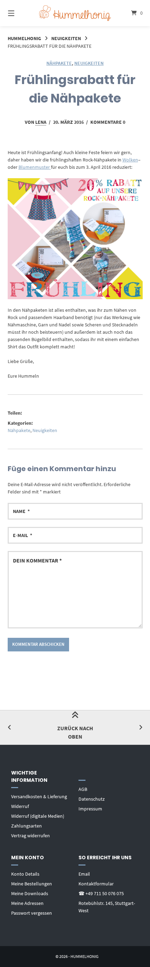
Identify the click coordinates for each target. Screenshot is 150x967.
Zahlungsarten (26, 826)
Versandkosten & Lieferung (39, 796)
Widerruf (20, 806)
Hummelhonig (24, 38)
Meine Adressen (27, 903)
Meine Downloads (29, 893)
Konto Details (25, 874)
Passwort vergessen (31, 913)
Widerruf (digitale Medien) (37, 816)
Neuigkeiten (66, 38)
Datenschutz (91, 799)
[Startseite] (75, 13)
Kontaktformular (96, 884)
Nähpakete (59, 63)
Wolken (130, 160)
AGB (82, 789)
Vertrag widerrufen (30, 835)
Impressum (90, 809)
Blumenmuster (34, 167)
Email (84, 874)
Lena (40, 122)
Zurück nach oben (75, 732)
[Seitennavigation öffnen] (21, 13)
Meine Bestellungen (31, 884)
